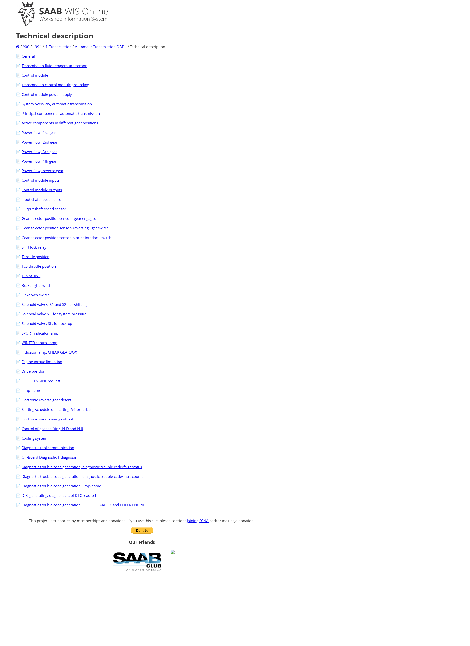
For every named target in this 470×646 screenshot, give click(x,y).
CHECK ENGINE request (41, 380)
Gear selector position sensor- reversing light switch (65, 228)
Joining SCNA (198, 520)
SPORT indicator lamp (40, 333)
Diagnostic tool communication (48, 447)
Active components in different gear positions (60, 122)
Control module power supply (47, 94)
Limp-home (31, 390)
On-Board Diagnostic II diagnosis (49, 457)
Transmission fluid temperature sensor (54, 65)
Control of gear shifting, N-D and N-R (52, 428)
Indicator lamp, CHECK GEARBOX (49, 352)
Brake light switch (36, 285)
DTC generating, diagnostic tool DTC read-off (59, 495)
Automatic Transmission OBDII (101, 46)
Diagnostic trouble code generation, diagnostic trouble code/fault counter (83, 476)
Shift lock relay (34, 247)
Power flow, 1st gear (39, 132)
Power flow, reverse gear (42, 170)
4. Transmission (58, 46)
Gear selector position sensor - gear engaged (59, 218)
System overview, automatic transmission (57, 103)
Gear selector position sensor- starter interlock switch (66, 237)
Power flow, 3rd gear (39, 151)
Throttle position (35, 256)
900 (26, 46)
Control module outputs (42, 189)
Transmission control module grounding (55, 84)
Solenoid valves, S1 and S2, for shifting (54, 304)
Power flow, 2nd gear (40, 142)
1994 (37, 46)
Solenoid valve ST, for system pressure (54, 313)
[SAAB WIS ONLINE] (58, 25)
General (28, 56)
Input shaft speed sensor (42, 199)
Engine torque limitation (42, 361)
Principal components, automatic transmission (61, 113)
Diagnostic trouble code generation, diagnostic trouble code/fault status (82, 466)
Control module (35, 75)
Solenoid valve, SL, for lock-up (47, 323)
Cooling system (34, 438)
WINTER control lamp (39, 342)
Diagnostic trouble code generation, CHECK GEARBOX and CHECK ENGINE (83, 504)
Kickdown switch (36, 294)
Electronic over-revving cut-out (47, 419)
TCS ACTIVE (31, 275)
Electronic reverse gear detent (46, 399)
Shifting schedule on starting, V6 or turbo (56, 409)
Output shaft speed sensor (44, 208)
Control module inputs (40, 180)
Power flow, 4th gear (39, 161)
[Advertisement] (142, 608)
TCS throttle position (39, 266)
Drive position (33, 371)
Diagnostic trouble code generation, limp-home (61, 485)
